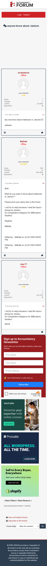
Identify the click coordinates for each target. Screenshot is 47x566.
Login (19, 14)
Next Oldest (11, 500)
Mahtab (23, 141)
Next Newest (24, 500)
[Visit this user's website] (5, 132)
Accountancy (23, 545)
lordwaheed (23, 73)
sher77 (23, 264)
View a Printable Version (18, 517)
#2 (43, 183)
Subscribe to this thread (17, 521)
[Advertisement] (23, 48)
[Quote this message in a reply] (42, 132)
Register (26, 14)
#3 (43, 306)
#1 (43, 115)
